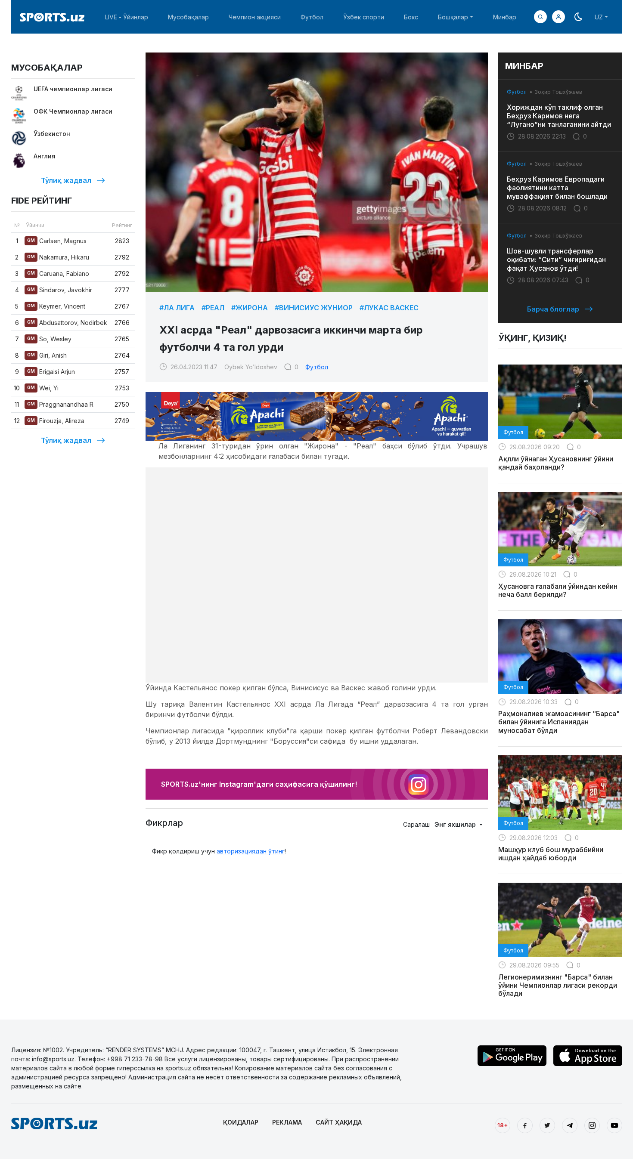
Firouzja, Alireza (55, 420)
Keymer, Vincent (56, 306)
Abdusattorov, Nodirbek (67, 322)
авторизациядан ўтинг (251, 851)
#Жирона (249, 307)
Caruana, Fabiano (58, 273)
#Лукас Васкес (389, 307)
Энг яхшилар (456, 824)
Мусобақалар (188, 17)
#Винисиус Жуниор (314, 307)
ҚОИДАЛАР (240, 1122)
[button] (558, 16)
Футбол (312, 17)
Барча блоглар (553, 309)
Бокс (411, 17)
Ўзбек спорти (363, 17)
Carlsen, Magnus (57, 240)
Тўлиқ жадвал (66, 180)
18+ (502, 1125)
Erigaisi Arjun (51, 371)
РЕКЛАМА (287, 1122)
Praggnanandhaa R (60, 404)
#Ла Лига (177, 307)
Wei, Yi (43, 388)
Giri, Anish (47, 355)
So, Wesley (49, 339)
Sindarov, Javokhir (59, 290)
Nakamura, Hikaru (58, 257)
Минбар (504, 17)
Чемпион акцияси (255, 17)
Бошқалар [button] (453, 17)
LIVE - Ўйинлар (126, 17)
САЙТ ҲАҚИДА (339, 1122)
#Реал (213, 307)
